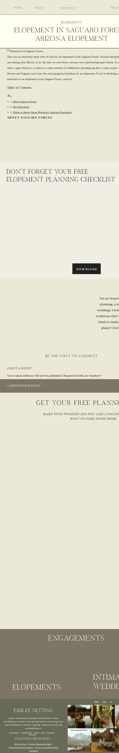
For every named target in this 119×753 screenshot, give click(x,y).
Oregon (32, 734)
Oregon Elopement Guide (40, 744)
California (14, 733)
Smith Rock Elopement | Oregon (38, 385)
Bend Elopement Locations (21, 747)
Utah (43, 733)
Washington (26, 733)
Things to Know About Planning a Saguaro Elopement (42, 112)
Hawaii (36, 733)
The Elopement (21, 107)
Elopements (71, 22)
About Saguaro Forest (25, 101)
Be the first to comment (71, 356)
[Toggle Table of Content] (9, 96)
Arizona (50, 733)
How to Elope (20, 744)
